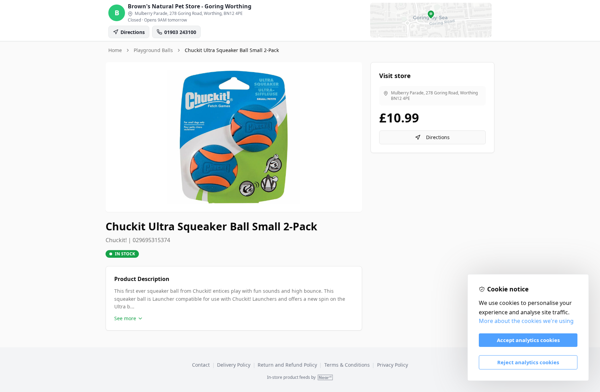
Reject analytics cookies (528, 362)
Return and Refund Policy (287, 364)
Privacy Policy (392, 364)
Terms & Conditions (347, 364)
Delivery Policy (233, 364)
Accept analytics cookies (528, 339)
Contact (201, 364)
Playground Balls (153, 50)
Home (115, 50)
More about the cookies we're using (526, 321)
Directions (438, 137)
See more (125, 318)
